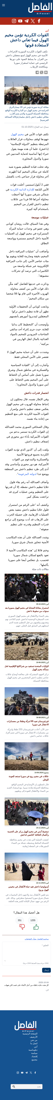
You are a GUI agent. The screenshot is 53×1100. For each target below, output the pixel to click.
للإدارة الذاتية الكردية (22, 189)
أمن (47, 31)
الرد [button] (47, 990)
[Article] (26, 587)
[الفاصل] (40, 9)
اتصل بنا (33, 1043)
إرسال (46, 970)
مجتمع (34, 1059)
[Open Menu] (3, 5)
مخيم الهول (17, 134)
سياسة (34, 1053)
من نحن (33, 1040)
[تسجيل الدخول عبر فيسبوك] (46, 72)
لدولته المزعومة (27, 473)
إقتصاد (34, 1056)
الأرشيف (33, 1037)
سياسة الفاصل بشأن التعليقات (37, 939)
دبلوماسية (33, 1050)
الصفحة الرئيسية (30, 1033)
